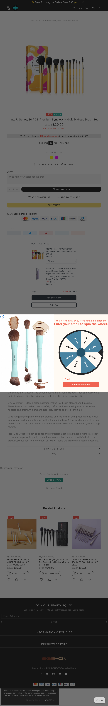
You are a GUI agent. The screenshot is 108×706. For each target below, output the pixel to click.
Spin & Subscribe (81, 384)
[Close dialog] (2, 316)
